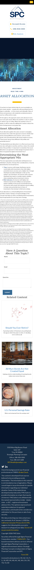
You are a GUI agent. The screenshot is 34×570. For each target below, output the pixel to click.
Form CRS (24, 555)
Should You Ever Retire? (17, 327)
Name (6, 256)
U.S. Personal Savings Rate (17, 410)
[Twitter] (2, 465)
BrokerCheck (23, 472)
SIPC (24, 539)
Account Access (18, 24)
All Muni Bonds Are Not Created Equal (17, 369)
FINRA (19, 539)
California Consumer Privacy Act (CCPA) (15, 523)
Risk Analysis (18, 34)
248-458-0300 (19, 29)
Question (5, 277)
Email (5, 267)
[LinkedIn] (6, 465)
